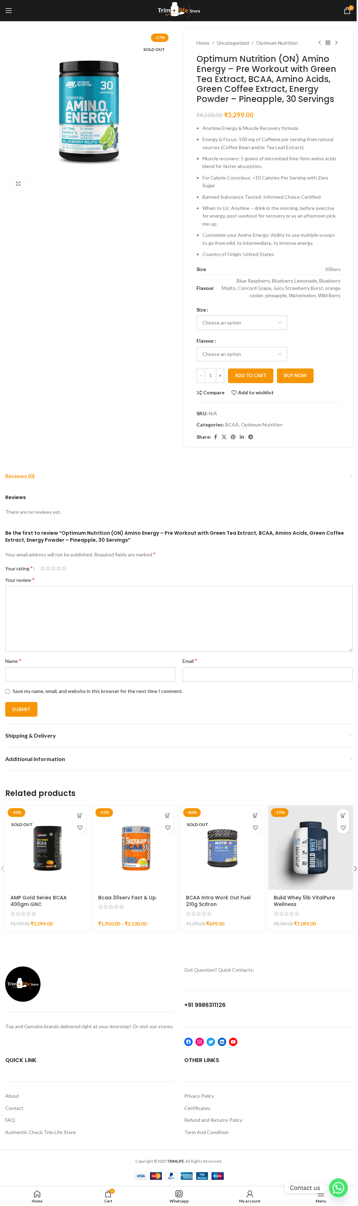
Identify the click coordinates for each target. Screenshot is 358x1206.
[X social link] (224, 437)
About (12, 1096)
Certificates (197, 1108)
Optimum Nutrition (277, 43)
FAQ (10, 1120)
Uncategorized (233, 43)
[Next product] (336, 43)
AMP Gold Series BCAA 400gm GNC (38, 901)
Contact (14, 1108)
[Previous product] (319, 43)
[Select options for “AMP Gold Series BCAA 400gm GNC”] (80, 815)
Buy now (295, 375)
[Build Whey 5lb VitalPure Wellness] (310, 848)
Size (201, 310)
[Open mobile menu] (9, 10)
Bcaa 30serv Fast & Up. (127, 897)
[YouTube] (233, 1042)
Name (13, 660)
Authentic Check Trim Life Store (40, 1132)
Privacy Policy (199, 1096)
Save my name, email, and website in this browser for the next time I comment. (98, 691)
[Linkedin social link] (242, 437)
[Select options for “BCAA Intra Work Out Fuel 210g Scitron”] (255, 815)
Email (189, 660)
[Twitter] (211, 1042)
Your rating (19, 568)
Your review (20, 579)
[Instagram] (199, 1042)
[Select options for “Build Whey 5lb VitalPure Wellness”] (343, 815)
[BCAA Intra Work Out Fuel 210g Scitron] (223, 848)
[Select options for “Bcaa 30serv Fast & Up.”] (168, 815)
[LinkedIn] (222, 1042)
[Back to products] (328, 43)
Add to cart (250, 375)
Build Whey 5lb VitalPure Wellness (304, 901)
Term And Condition (206, 1132)
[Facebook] (188, 1042)
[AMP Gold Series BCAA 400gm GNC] (47, 848)
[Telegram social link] (250, 437)
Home (202, 43)
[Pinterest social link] (233, 437)
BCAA (232, 424)
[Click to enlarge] (18, 183)
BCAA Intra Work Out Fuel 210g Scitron (218, 901)
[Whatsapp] (338, 1187)
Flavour (205, 341)
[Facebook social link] (215, 437)
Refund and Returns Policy (213, 1120)
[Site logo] (179, 10)
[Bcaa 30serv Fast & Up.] (135, 848)
